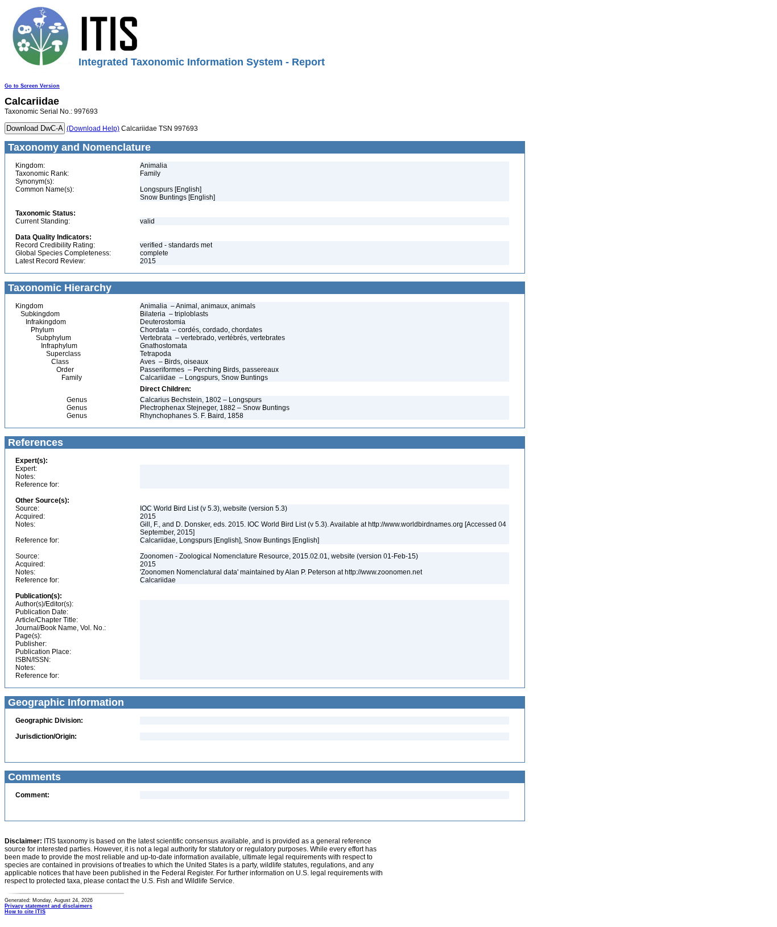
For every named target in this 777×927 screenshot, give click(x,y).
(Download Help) (93, 129)
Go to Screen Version (32, 86)
